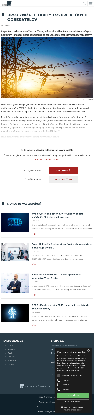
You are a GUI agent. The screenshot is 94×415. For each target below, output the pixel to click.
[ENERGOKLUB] (7, 3)
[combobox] (88, 350)
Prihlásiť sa (63, 179)
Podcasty (12, 360)
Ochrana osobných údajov (47, 412)
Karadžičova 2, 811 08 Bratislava (64, 346)
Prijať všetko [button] (73, 395)
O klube (11, 346)
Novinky (11, 349)
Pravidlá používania (47, 402)
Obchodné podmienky (47, 407)
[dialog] (73, 380)
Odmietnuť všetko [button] (73, 402)
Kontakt (11, 364)
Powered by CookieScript (73, 410)
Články (10, 353)
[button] (73, 407)
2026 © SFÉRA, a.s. (47, 397)
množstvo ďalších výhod (47, 159)
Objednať (63, 170)
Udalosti (11, 357)
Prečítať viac (75, 370)
